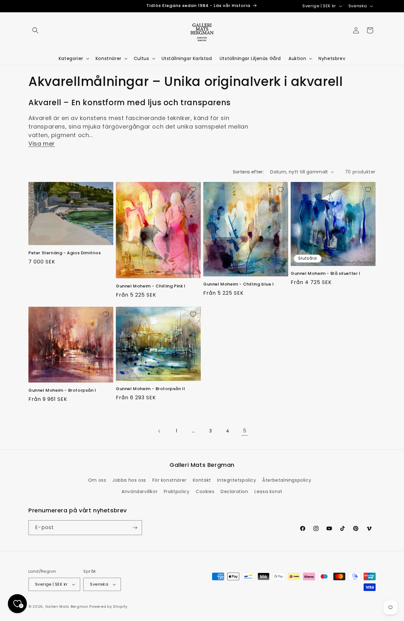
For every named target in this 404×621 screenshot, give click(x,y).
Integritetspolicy (236, 480)
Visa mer (41, 144)
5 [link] (245, 430)
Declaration (234, 491)
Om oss (97, 480)
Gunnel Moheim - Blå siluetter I (325, 273)
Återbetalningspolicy (286, 480)
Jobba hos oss (129, 480)
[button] (35, 30)
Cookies (205, 491)
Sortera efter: (248, 172)
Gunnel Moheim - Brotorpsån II (150, 389)
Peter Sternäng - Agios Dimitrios (64, 253)
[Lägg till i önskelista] (105, 189)
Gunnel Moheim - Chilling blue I (238, 284)
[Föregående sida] (159, 431)
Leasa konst (268, 491)
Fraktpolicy (177, 491)
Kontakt (202, 480)
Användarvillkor (139, 491)
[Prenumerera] (135, 527)
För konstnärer (169, 480)
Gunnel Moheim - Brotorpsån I (62, 390)
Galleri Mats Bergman (66, 606)
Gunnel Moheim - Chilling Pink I (151, 286)
